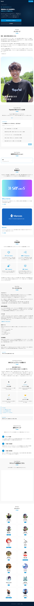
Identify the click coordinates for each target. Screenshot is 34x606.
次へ (30, 144)
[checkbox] (17, 128)
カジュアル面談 (31, 1)
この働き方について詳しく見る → (5, 321)
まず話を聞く (11, 23)
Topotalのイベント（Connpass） (8, 412)
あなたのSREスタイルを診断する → (11, 20)
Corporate (18, 603)
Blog (21, 603)
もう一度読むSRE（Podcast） (7, 409)
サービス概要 (4, 204)
